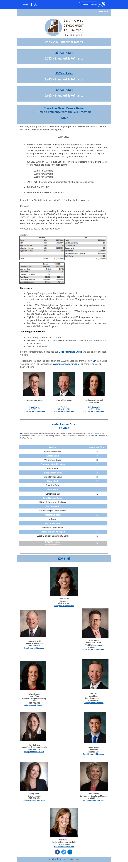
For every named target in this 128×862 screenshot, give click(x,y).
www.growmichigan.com (66, 364)
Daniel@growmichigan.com (93, 754)
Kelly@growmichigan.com (94, 411)
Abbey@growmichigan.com (34, 800)
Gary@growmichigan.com (34, 648)
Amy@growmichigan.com (34, 752)
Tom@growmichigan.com (64, 411)
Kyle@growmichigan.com (64, 847)
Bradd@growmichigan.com (34, 411)
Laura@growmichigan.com (93, 800)
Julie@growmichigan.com (64, 606)
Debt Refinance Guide (70, 352)
